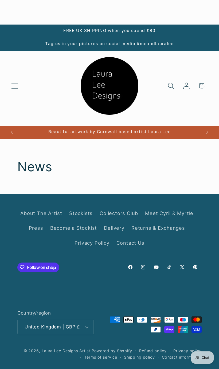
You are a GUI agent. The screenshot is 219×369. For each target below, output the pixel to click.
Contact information (182, 357)
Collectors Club (119, 213)
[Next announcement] (207, 132)
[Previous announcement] (12, 132)
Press (36, 228)
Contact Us (130, 243)
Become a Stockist (73, 228)
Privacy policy (187, 350)
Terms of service (100, 357)
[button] (14, 85)
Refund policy (153, 350)
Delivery (114, 228)
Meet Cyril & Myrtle (169, 213)
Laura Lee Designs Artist (66, 350)
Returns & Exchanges (158, 228)
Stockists (81, 213)
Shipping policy (139, 357)
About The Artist (41, 213)
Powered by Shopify (112, 350)
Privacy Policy (92, 243)
